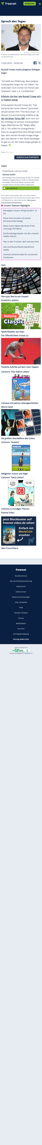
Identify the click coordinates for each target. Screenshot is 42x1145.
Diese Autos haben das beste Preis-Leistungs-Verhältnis (19, 227)
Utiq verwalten (21, 602)
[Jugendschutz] (21, 650)
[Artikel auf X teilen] (39, 63)
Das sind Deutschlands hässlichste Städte (18, 248)
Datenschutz (21, 592)
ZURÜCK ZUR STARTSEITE (28, 157)
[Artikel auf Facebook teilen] (35, 63)
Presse (21, 618)
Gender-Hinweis (21, 613)
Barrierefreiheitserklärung (21, 581)
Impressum (21, 586)
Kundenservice (21, 576)
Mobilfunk (29, 3)
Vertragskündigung (21, 634)
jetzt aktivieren (12, 188)
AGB (21, 607)
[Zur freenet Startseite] (8, 3)
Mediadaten (21, 623)
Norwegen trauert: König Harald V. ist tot (20, 212)
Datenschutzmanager (21, 597)
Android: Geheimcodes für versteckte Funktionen (20, 256)
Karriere (21, 629)
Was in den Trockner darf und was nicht (21, 241)
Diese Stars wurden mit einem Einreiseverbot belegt (17, 219)
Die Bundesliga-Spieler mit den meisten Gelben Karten (21, 235)
